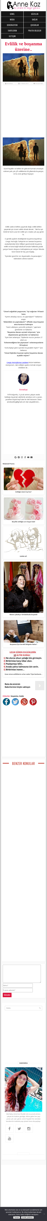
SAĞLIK (35, 19)
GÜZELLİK (34, 14)
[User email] (31, 457)
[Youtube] (28, 457)
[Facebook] (25, 457)
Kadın (21, 696)
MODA (12, 19)
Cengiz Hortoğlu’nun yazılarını (17, 362)
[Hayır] (44, 1214)
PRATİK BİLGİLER (34, 30)
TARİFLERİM (12, 30)
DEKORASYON (12, 25)
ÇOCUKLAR (35, 25)
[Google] (15, 457)
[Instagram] (22, 457)
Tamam (16, 1217)
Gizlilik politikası (27, 1217)
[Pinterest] (19, 457)
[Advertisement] (23, 113)
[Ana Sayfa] (23, 9)
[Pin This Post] (33, 704)
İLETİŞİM (12, 36)
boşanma (14, 696)
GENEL (12, 14)
